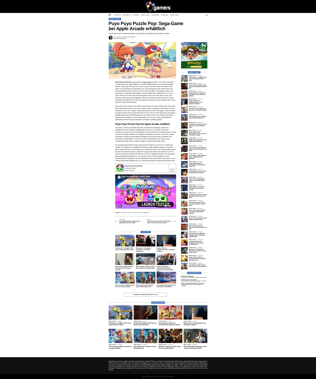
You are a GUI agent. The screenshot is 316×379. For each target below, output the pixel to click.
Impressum (164, 15)
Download (172, 169)
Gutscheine (155, 15)
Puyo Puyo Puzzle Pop (133, 166)
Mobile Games (145, 15)
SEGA (134, 168)
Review (136, 212)
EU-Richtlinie (174, 15)
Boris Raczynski (121, 38)
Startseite (117, 15)
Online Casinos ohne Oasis (189, 280)
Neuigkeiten (126, 15)
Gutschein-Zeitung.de (187, 276)
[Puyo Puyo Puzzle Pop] (120, 171)
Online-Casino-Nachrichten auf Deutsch (192, 283)
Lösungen (135, 15)
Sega (141, 212)
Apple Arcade (147, 82)
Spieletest (146, 212)
